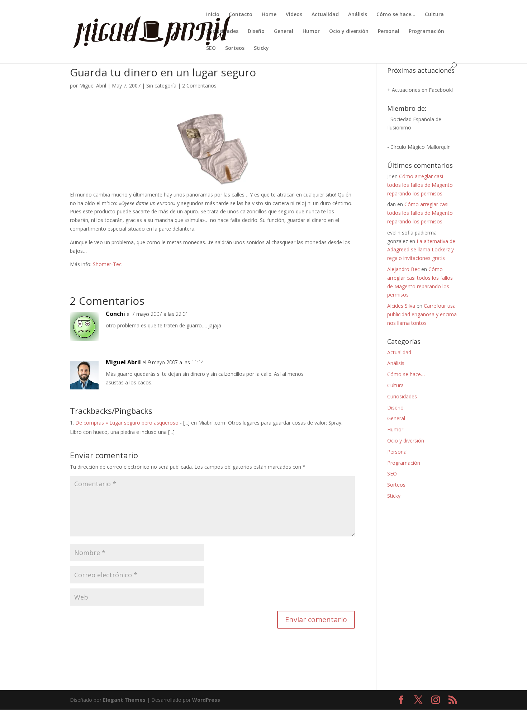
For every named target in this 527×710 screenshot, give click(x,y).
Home (269, 15)
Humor (311, 31)
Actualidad (325, 15)
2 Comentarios (199, 85)
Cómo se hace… (396, 15)
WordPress (206, 699)
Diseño (256, 31)
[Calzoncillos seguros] (212, 181)
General (283, 31)
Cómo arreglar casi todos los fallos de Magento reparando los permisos (420, 185)
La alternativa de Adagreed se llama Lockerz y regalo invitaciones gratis (421, 250)
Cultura (434, 15)
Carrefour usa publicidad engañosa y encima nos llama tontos (422, 314)
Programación (426, 31)
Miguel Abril (92, 85)
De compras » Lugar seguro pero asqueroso (127, 422)
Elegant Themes (124, 699)
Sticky (261, 48)
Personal (388, 31)
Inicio (212, 15)
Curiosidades (222, 31)
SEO (211, 48)
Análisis (357, 15)
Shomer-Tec (107, 264)
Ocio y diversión (349, 31)
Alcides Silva (401, 305)
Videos (294, 15)
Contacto (240, 15)
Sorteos (234, 48)
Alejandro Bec (403, 269)
